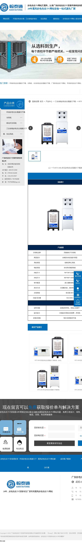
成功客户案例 (65, 459)
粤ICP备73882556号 (61, 533)
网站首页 (6, 19)
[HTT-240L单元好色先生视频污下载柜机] (48, 388)
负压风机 (44, 19)
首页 (41, 101)
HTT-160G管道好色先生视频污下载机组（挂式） (48, 360)
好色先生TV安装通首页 (9, 459)
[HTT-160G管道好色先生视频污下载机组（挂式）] (48, 358)
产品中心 (49, 101)
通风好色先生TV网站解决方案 (47, 463)
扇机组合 (56, 19)
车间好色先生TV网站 (74, 83)
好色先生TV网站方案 (69, 22)
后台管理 (72, 533)
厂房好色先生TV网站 (58, 83)
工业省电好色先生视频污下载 (31, 22)
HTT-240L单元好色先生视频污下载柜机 (48, 390)
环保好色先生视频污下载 (18, 22)
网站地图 (2, 541)
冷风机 (30, 83)
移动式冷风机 (11, 123)
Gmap (50, 533)
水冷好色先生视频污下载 (42, 83)
